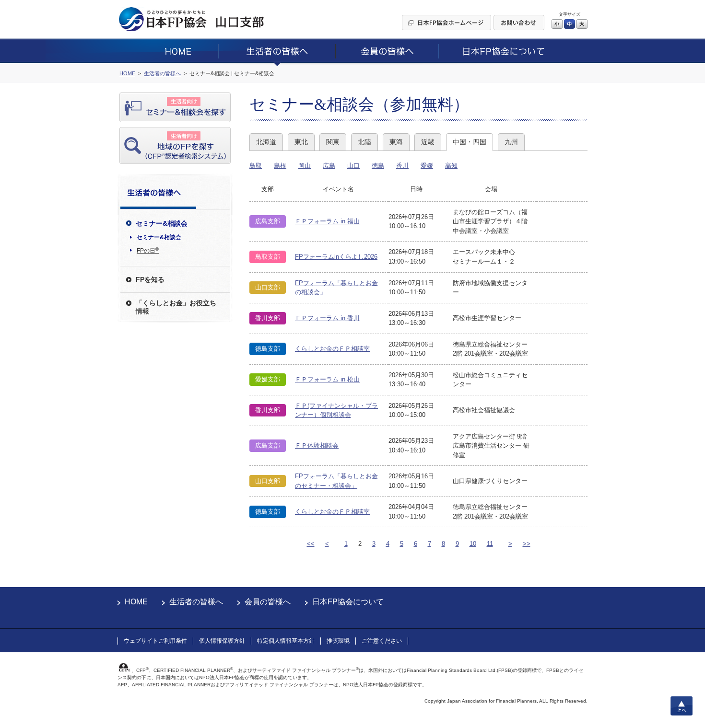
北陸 (364, 142)
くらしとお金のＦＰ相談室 (332, 348)
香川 (402, 165)
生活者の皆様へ (196, 602)
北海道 (266, 142)
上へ (681, 706)
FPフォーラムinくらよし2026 (336, 256)
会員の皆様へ (268, 602)
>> (526, 543)
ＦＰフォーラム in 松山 (327, 379)
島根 (280, 165)
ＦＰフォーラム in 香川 (327, 318)
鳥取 (255, 165)
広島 (329, 165)
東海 (396, 142)
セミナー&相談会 (159, 237)
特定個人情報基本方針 (286, 640)
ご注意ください (382, 640)
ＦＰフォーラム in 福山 (327, 221)
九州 (511, 142)
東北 (301, 142)
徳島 (378, 165)
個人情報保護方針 (222, 640)
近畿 (428, 142)
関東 (333, 142)
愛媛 (427, 165)
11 (490, 543)
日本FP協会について (348, 602)
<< (311, 543)
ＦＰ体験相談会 (317, 445)
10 (473, 543)
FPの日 (148, 250)
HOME (136, 602)
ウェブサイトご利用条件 (155, 640)
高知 (451, 165)
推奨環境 (338, 640)
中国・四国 (469, 142)
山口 (353, 165)
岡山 (304, 165)
